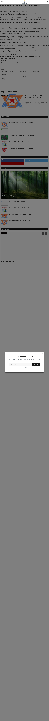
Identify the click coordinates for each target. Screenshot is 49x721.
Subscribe (36, 364)
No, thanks (24, 367)
